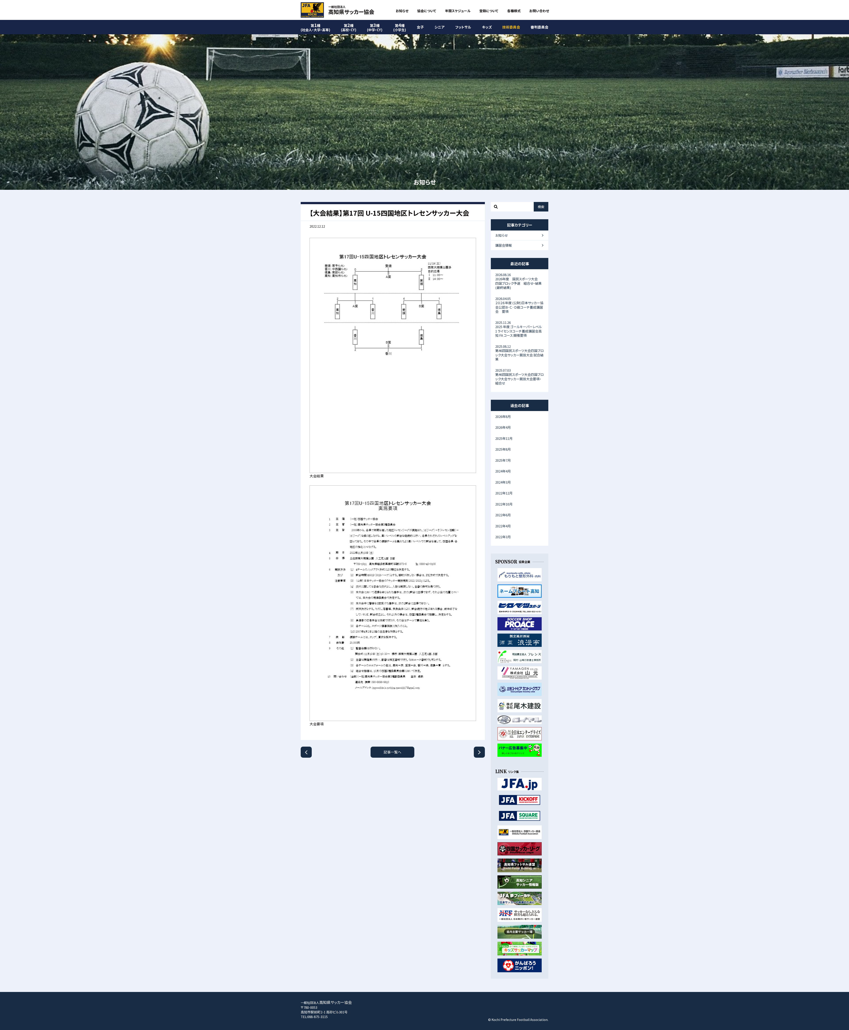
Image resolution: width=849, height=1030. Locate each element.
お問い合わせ (539, 10)
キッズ (487, 27)
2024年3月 (503, 482)
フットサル (463, 27)
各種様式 (513, 10)
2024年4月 (503, 471)
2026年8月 (503, 416)
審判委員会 (539, 27)
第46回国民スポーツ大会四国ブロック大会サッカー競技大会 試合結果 (519, 353)
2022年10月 (503, 504)
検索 (541, 206)
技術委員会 (511, 27)
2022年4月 (503, 526)
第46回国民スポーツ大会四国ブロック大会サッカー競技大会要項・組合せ (519, 377)
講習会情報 (503, 245)
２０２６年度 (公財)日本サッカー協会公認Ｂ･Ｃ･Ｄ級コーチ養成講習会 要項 (519, 305)
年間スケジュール (457, 10)
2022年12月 (503, 493)
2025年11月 (503, 438)
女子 (420, 27)
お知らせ (402, 10)
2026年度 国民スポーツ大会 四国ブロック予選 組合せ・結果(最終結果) (518, 281)
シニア (439, 27)
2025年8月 (503, 449)
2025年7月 (503, 460)
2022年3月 (503, 536)
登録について (488, 10)
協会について (426, 10)
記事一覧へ (392, 752)
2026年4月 (503, 427)
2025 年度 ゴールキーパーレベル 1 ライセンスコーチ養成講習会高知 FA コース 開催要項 (518, 329)
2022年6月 (503, 515)
